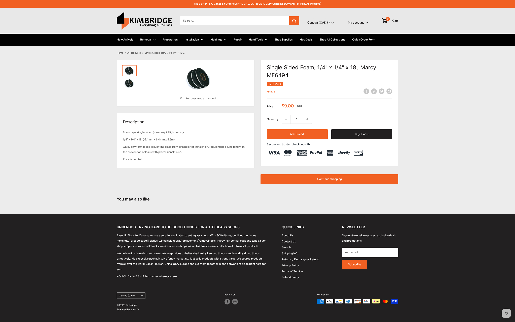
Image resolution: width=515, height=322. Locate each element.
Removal (145, 39)
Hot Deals (306, 39)
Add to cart (297, 134)
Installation (192, 39)
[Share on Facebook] (366, 91)
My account (356, 22)
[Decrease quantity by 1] (286, 119)
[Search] (294, 20)
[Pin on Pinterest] (374, 91)
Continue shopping (329, 179)
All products (134, 52)
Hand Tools (256, 39)
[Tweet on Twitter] (381, 91)
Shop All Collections (332, 39)
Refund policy (290, 277)
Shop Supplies (283, 39)
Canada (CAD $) (127, 295)
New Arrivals (125, 39)
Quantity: (273, 119)
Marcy (271, 91)
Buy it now (362, 134)
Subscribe (354, 264)
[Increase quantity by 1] (307, 119)
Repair (238, 39)
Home (120, 52)
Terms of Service (292, 271)
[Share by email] (389, 91)
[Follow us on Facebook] (227, 301)
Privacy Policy (290, 265)
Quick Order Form (363, 39)
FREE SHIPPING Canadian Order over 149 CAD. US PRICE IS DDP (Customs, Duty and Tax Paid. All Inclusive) (257, 3)
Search (286, 247)
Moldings (216, 39)
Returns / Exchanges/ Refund (300, 259)
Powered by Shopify (128, 309)
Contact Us (289, 241)
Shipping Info (290, 253)
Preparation (170, 39)
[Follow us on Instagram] (235, 301)
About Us (288, 235)
